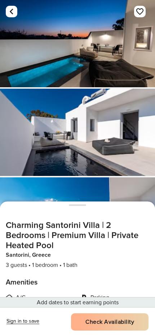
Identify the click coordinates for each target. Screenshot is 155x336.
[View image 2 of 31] (77, 132)
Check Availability (109, 322)
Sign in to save (22, 321)
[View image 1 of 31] (77, 43)
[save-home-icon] (140, 11)
